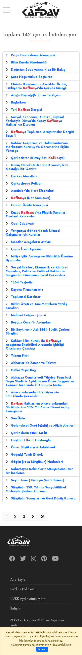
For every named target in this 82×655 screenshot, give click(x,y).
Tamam (42, 649)
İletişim (15, 608)
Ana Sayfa (17, 579)
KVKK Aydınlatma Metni (28, 598)
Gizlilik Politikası (22, 589)
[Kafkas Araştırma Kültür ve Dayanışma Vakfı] (41, 9)
